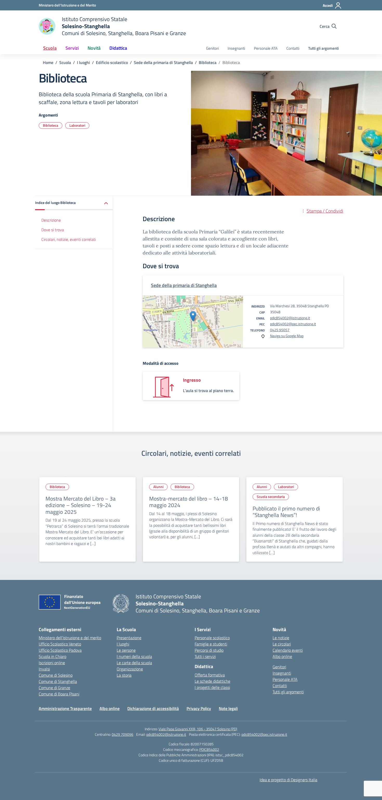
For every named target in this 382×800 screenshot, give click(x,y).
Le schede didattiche (212, 681)
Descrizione (51, 220)
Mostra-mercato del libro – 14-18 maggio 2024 (188, 501)
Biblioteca (50, 125)
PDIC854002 (209, 749)
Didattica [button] (118, 48)
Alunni (158, 486)
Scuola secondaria (271, 496)
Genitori (212, 48)
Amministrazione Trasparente (65, 708)
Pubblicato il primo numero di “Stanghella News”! (286, 511)
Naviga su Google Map (287, 335)
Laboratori (77, 125)
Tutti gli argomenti (323, 48)
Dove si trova (52, 230)
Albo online (282, 656)
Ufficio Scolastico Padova (60, 650)
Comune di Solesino (56, 675)
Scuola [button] (50, 48)
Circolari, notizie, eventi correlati (68, 239)
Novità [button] (94, 48)
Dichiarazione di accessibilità (153, 708)
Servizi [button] (72, 48)
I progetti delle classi (212, 687)
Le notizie (281, 638)
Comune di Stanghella (58, 681)
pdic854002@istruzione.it (290, 318)
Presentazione (129, 638)
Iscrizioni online (52, 663)
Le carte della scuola (134, 663)
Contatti (292, 48)
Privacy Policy (199, 708)
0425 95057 (279, 329)
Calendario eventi (288, 650)
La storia (124, 675)
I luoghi (123, 644)
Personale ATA (266, 48)
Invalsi (44, 669)
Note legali (228, 708)
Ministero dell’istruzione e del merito (70, 638)
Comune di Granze (54, 687)
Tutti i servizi (205, 656)
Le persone (126, 650)
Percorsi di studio (209, 650)
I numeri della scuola (134, 656)
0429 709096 (122, 734)
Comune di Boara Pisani (59, 694)
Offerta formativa (210, 675)
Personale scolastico (212, 638)
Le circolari (282, 644)
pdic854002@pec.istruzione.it (293, 324)
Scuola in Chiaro (52, 656)
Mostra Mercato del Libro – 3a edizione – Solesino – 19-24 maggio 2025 (80, 505)
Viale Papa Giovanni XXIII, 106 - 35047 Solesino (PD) (198, 729)
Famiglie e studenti (211, 644)
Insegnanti (236, 48)
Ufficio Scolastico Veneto (60, 644)
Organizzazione (130, 669)
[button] (74, 203)
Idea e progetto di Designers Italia (288, 780)
